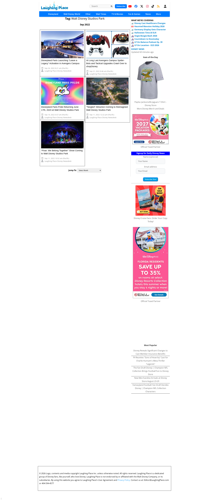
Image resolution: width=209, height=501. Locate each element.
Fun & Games (134, 14)
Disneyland (53, 14)
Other (88, 14)
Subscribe (120, 6)
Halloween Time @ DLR (145, 32)
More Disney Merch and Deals (150, 108)
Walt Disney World (71, 14)
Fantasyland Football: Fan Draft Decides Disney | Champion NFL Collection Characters (151, 388)
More (158, 14)
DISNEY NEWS (137, 49)
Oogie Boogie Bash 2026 (145, 35)
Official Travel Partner (150, 147)
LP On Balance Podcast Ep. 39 (148, 42)
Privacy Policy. (124, 480)
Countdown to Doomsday (146, 39)
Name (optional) (150, 157)
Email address (150, 166)
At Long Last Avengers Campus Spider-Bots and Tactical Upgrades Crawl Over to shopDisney (106, 63)
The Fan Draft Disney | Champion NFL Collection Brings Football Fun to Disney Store (150, 371)
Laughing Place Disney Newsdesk (58, 71)
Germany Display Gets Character (150, 29)
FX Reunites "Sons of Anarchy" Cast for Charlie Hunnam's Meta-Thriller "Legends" (150, 360)
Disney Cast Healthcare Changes (149, 23)
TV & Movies (117, 14)
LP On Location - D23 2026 (146, 45)
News (148, 14)
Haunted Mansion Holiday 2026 (149, 26)
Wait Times (101, 14)
